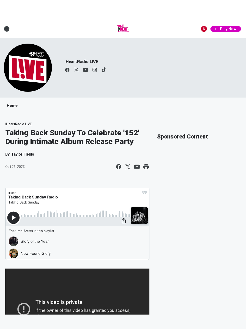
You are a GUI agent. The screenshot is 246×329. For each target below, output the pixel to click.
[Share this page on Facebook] (118, 166)
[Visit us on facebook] (67, 70)
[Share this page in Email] (137, 166)
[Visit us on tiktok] (104, 70)
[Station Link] (123, 29)
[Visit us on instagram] (95, 70)
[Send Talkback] (204, 29)
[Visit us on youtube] (85, 70)
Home (12, 105)
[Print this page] (146, 166)
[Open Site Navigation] (7, 29)
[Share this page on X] (127, 166)
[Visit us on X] (76, 70)
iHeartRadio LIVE (81, 61)
